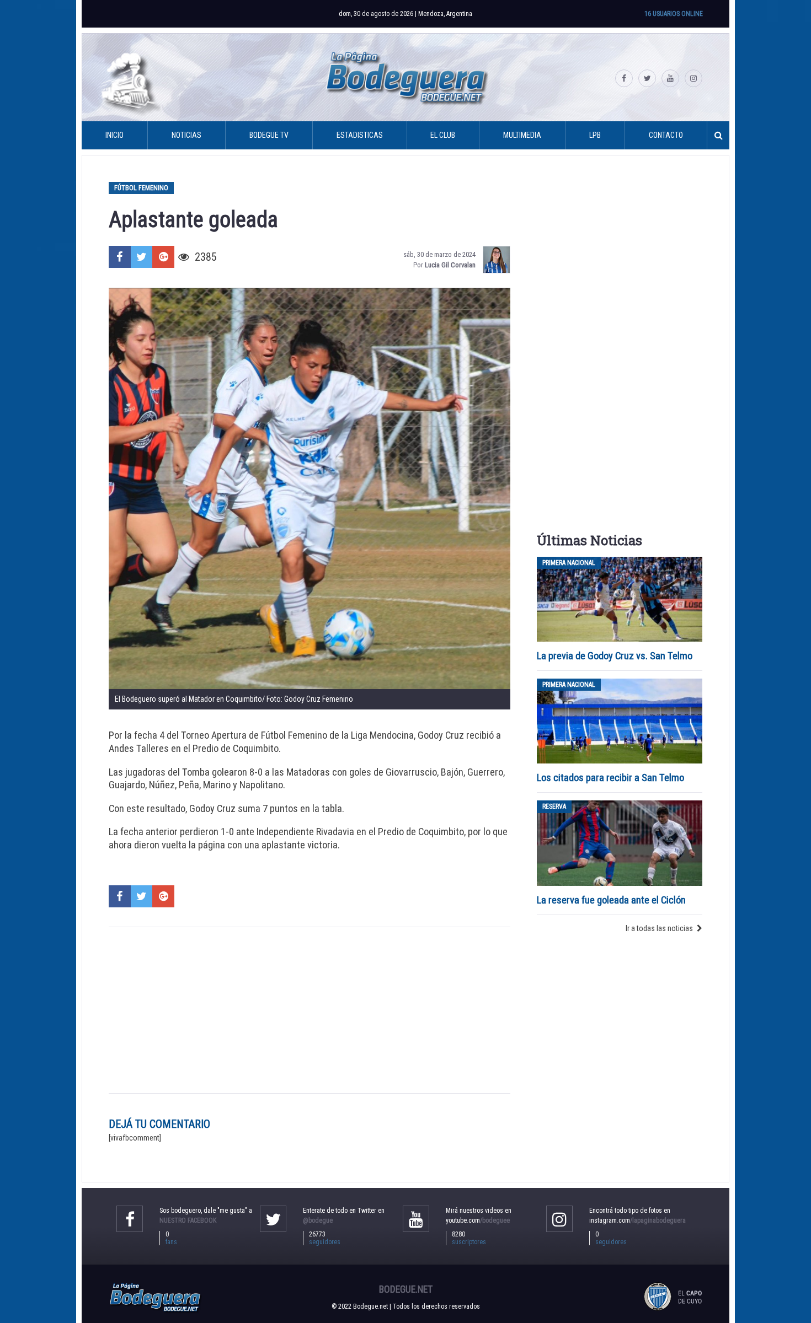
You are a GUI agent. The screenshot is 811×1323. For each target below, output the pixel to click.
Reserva (554, 806)
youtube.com (478, 1220)
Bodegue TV (269, 135)
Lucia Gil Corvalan (450, 265)
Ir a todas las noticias (659, 928)
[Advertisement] (309, 1010)
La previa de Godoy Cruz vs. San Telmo (614, 656)
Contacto (666, 135)
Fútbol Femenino (141, 188)
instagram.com (637, 1220)
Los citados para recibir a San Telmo (611, 777)
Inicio (114, 135)
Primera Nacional (568, 563)
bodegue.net (406, 1289)
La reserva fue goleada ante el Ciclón (611, 900)
